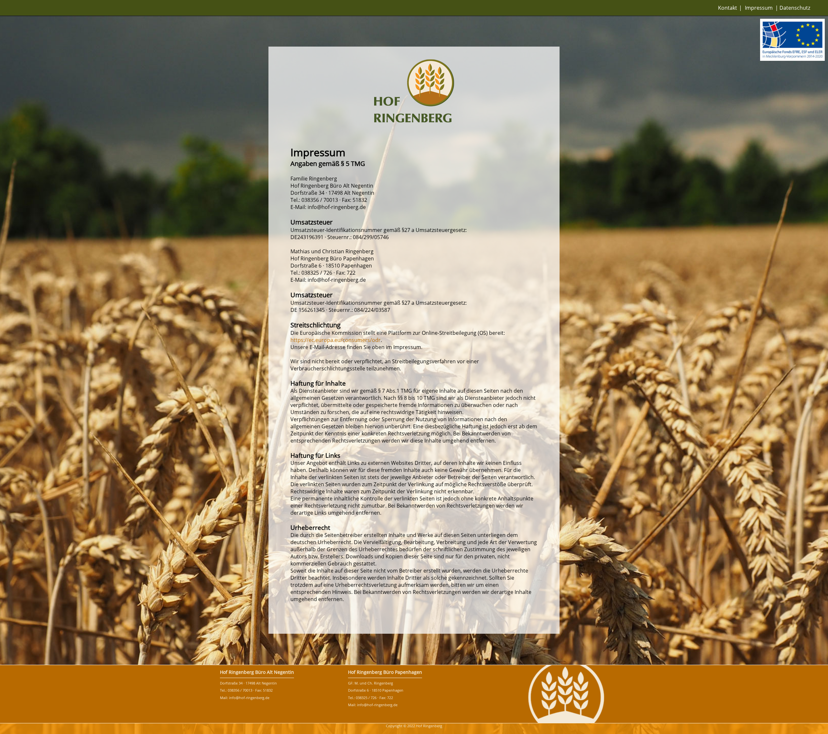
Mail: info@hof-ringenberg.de (244, 697)
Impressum (759, 7)
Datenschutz (794, 7)
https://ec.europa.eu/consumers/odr (335, 340)
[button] (792, 40)
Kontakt (727, 7)
